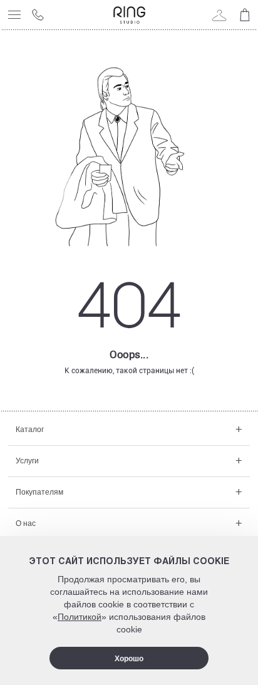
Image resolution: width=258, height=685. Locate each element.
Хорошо (129, 658)
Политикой (79, 617)
